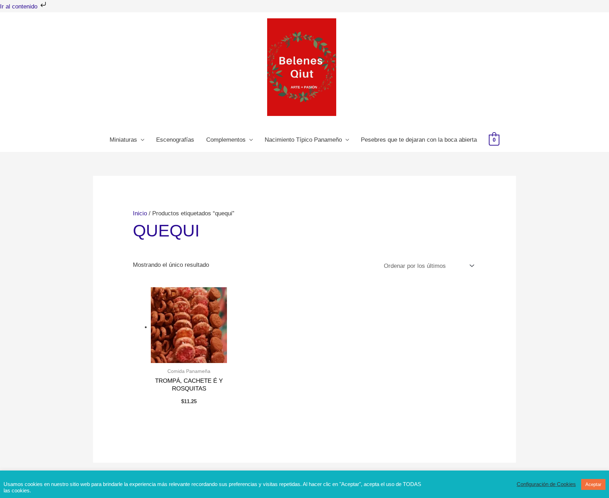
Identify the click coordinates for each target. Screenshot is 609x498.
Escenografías (175, 139)
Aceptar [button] (593, 484)
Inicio (140, 213)
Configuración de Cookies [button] (546, 484)
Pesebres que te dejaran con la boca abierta (419, 139)
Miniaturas (123, 139)
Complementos (226, 139)
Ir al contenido (19, 6)
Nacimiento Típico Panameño (303, 139)
